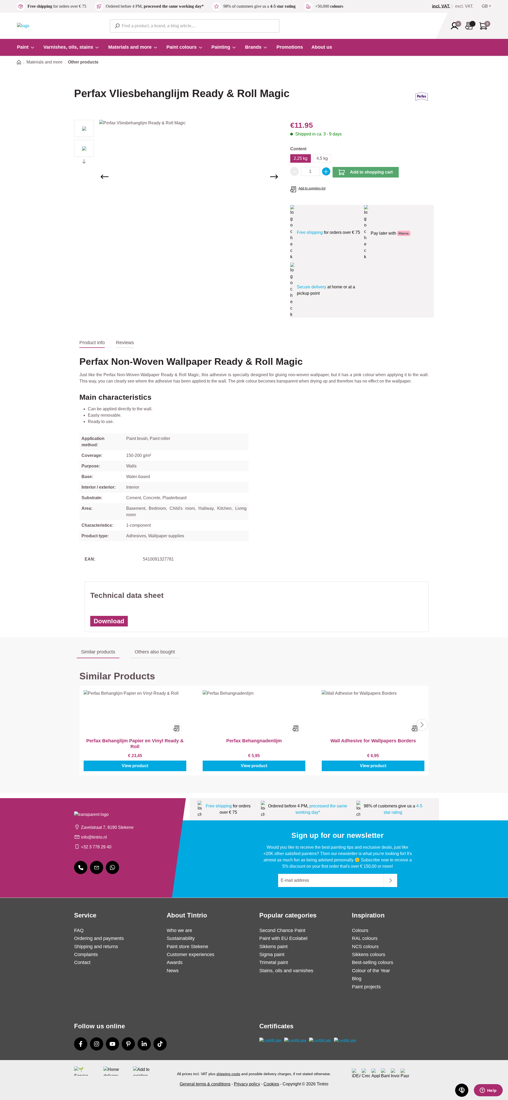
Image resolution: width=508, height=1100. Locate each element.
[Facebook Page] (80, 1044)
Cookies (271, 1084)
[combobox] (194, 26)
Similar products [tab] (98, 651)
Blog (356, 978)
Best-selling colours (372, 962)
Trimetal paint (273, 962)
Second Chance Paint (282, 930)
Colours (360, 930)
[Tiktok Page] (160, 1044)
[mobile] (80, 867)
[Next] (274, 177)
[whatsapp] (112, 867)
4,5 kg (322, 158)
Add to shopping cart (371, 172)
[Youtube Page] (112, 1044)
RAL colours (365, 938)
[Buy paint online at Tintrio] (23, 25)
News (173, 970)
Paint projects (366, 986)
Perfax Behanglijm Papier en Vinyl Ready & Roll (135, 743)
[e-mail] (96, 867)
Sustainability (181, 938)
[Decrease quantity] (294, 171)
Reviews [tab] (125, 342)
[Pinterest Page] (128, 1044)
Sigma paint (271, 954)
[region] (177, 177)
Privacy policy (247, 1084)
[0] (443, 6)
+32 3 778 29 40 (96, 847)
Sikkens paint (273, 946)
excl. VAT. (464, 6)
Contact (82, 962)
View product (135, 765)
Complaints (86, 954)
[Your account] (456, 25)
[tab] (92, 343)
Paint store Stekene (187, 946)
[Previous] (104, 177)
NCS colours (365, 946)
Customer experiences (190, 954)
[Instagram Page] (96, 1044)
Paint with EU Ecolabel (283, 938)
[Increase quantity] (326, 171)
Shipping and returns (96, 946)
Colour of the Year (371, 970)
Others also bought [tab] (155, 651)
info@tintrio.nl (94, 837)
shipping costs (228, 1074)
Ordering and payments (99, 938)
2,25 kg (300, 158)
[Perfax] (421, 98)
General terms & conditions (205, 1084)
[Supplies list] (470, 25)
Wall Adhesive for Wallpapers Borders (373, 740)
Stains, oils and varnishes (286, 970)
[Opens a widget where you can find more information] (488, 1090)
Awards (175, 962)
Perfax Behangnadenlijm (254, 740)
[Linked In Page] (144, 1044)
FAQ (79, 930)
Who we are (179, 930)
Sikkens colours (368, 954)
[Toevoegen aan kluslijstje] (176, 728)
